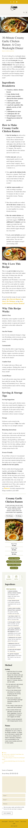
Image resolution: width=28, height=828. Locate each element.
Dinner (5, 752)
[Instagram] (13, 2)
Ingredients (8, 579)
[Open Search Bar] (24, 12)
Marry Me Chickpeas (8, 301)
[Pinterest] (17, 2)
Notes (22, 579)
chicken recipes (7, 754)
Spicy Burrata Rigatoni (14, 299)
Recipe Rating (5, 773)
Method (16, 579)
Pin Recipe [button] (18, 516)
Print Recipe (9, 516)
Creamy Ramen (18, 754)
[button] (21, 589)
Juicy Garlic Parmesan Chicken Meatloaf (13, 302)
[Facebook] (10, 2)
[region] (14, 816)
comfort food (12, 754)
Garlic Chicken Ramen (9, 756)
